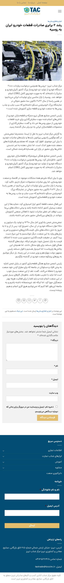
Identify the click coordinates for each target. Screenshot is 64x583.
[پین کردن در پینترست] (23, 300)
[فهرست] (60, 11)
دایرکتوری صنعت (54, 473)
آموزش (58, 462)
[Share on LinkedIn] (18, 300)
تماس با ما (21, 2)
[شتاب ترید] (32, 11)
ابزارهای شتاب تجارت (52, 456)
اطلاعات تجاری (55, 450)
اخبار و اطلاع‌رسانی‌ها (55, 21)
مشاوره (58, 468)
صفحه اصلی (42, 2)
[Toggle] (3, 450)
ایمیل (54, 379)
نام (56, 366)
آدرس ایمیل (52, 506)
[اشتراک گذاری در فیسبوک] (40, 300)
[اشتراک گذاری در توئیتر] (34, 300)
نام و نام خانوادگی (49, 490)
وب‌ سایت (53, 393)
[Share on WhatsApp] (45, 300)
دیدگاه (54, 340)
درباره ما (31, 2)
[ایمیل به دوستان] (29, 300)
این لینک (19, 311)
